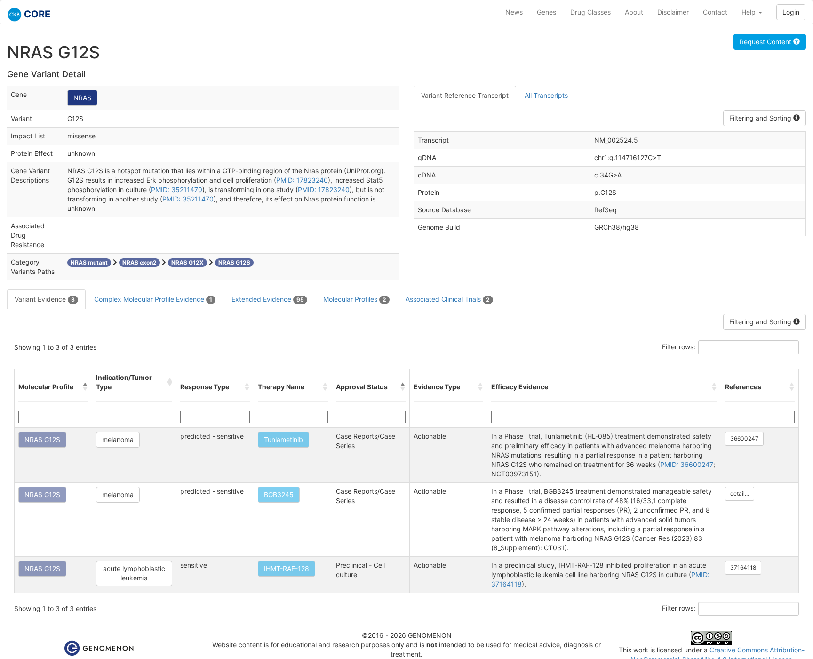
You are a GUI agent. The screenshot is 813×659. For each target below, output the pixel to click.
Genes (546, 12)
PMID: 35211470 (176, 189)
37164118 (743, 567)
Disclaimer (673, 12)
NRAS (82, 98)
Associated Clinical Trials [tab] (448, 299)
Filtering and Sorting (761, 118)
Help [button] (749, 12)
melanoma (118, 439)
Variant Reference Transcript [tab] (465, 95)
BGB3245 (279, 494)
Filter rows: (678, 347)
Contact (715, 12)
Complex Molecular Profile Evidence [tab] (153, 299)
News (514, 12)
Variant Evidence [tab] (45, 299)
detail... (739, 493)
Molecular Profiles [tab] (354, 299)
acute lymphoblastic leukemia (134, 573)
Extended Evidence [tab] (267, 299)
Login (790, 12)
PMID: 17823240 (302, 180)
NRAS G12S (42, 439)
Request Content (766, 42)
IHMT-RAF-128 (286, 568)
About (634, 12)
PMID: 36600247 (686, 464)
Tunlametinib (283, 439)
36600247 (744, 438)
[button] (85, 387)
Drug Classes (590, 12)
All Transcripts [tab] (546, 95)
